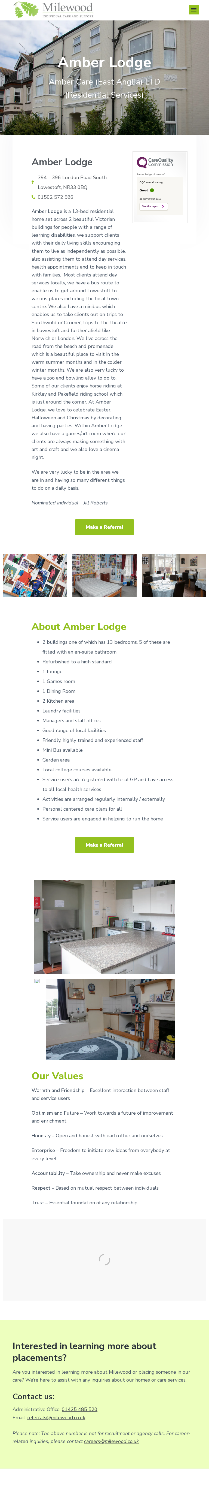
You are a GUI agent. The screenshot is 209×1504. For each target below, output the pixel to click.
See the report (150, 206)
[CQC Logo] (155, 167)
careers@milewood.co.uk (111, 1441)
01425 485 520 (79, 1409)
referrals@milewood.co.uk (56, 1417)
